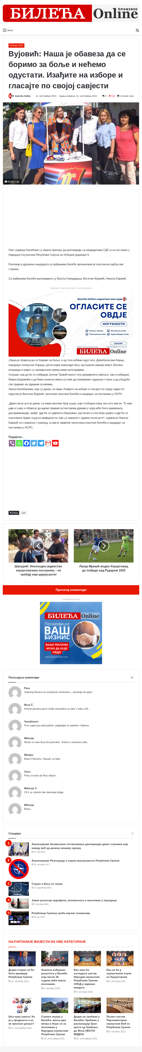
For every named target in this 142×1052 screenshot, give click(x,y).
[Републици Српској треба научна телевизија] (19, 918)
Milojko (28, 754)
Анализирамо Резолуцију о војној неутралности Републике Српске (75, 860)
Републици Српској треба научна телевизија (61, 913)
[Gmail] (48, 443)
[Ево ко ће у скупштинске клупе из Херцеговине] (120, 958)
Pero (27, 688)
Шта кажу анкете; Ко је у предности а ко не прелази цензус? (22, 1020)
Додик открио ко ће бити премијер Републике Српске (21, 973)
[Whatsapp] (19, 443)
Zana (27, 771)
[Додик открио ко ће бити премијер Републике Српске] (22, 958)
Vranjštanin (31, 721)
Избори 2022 (16, 45)
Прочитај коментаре (71, 590)
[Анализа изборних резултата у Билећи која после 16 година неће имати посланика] (54, 958)
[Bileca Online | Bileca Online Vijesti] (71, 13)
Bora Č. (28, 704)
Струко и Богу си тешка (47, 883)
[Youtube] (55, 443)
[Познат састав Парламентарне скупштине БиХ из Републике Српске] (120, 1005)
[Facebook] (26, 443)
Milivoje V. (30, 788)
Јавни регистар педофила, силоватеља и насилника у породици (74, 900)
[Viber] (12, 443)
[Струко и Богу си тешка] (19, 889)
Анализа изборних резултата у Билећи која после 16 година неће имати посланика (54, 976)
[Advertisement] (71, 216)
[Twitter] (34, 443)
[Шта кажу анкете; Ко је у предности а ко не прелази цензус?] (22, 1005)
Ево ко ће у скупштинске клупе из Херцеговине (118, 973)
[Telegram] (41, 443)
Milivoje (29, 738)
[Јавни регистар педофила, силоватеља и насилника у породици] (19, 903)
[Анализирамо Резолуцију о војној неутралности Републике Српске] (19, 869)
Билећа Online (23, 96)
